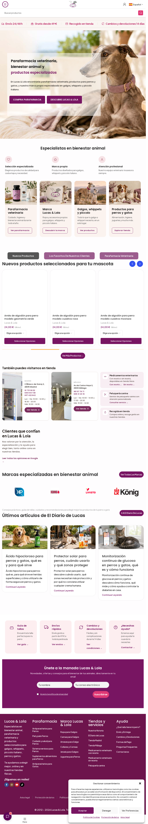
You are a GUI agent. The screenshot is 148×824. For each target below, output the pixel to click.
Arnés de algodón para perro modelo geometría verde (21, 317)
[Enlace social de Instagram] (12, 785)
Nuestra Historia (95, 730)
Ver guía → (22, 644)
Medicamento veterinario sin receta (100, 759)
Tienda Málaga (95, 745)
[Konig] (126, 492)
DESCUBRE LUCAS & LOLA (64, 99)
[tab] (23, 255)
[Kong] (55, 492)
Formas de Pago (124, 742)
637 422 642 (30, 395)
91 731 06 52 (30, 390)
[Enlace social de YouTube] (17, 785)
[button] (140, 783)
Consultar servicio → (119, 402)
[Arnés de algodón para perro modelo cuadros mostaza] (121, 292)
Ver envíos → (58, 644)
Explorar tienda (122, 230)
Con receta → (116, 384)
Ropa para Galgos (68, 732)
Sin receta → (129, 384)
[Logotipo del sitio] (72, 3)
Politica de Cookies (91, 817)
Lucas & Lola (10, 322)
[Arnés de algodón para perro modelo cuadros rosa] (72, 292)
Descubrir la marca (55, 230)
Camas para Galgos (69, 737)
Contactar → (128, 647)
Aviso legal (125, 817)
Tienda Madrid (95, 740)
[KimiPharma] (19, 492)
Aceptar (82, 810)
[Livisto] (90, 492)
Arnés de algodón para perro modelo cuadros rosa (69, 317)
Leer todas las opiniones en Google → (20, 460)
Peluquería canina (96, 765)
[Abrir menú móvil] (5, 4)
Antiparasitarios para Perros (42, 729)
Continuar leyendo (16, 586)
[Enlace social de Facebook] (6, 785)
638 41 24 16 (79, 394)
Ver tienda (32, 410)
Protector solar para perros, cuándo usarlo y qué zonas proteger (72, 560)
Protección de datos (110, 817)
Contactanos (122, 751)
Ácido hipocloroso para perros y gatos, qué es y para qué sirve (24, 560)
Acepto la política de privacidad (54, 694)
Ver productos (87, 230)
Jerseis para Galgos (69, 751)
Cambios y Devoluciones (127, 737)
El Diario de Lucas (96, 735)
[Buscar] (140, 12)
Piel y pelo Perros (40, 736)
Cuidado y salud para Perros (42, 742)
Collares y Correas (69, 747)
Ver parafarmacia (20, 230)
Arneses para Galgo (69, 741)
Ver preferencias (130, 810)
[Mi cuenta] (124, 4)
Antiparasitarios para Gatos (42, 765)
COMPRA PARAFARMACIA (27, 99)
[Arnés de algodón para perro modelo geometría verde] (24, 292)
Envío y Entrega (123, 732)
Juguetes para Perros (70, 756)
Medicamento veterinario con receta (100, 751)
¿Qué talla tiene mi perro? (128, 727)
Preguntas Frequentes (126, 747)
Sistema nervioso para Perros (42, 749)
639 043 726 (30, 393)
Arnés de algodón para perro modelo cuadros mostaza (118, 317)
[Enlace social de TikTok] (22, 785)
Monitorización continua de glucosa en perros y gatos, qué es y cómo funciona (120, 563)
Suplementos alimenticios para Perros (44, 757)
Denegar (106, 810)
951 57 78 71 (79, 391)
